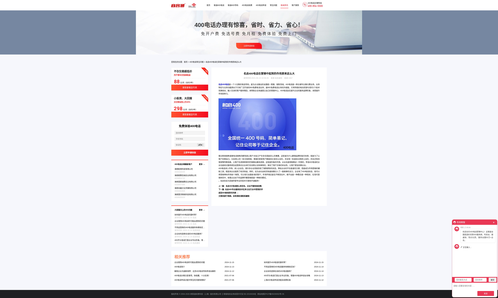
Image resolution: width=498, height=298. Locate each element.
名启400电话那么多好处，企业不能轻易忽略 (244, 186)
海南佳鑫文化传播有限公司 (185, 188)
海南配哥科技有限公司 (184, 169)
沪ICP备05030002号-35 (274, 294)
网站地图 (261, 294)
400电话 (289, 84)
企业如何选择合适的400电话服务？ (189, 234)
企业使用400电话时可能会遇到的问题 (190, 221)
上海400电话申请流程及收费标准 (277, 280)
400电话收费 (247, 5)
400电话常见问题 (197, 62)
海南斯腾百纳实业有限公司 (185, 175)
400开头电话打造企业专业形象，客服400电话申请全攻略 (198, 240)
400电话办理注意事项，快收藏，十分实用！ (192, 276)
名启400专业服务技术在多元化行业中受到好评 (244, 189)
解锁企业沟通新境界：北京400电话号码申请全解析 (195, 271)
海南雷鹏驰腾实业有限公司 (185, 182)
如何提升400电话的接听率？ (186, 215)
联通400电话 (219, 5)
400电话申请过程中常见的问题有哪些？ (190, 280)
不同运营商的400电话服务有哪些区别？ (191, 227)
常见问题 (273, 5)
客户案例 (295, 5)
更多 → (202, 164)
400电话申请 (261, 5)
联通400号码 (233, 5)
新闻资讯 (284, 5)
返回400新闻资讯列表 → (228, 193)
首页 (208, 5)
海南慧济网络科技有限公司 (185, 194)
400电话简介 (179, 267)
